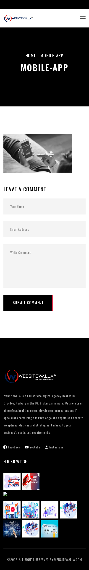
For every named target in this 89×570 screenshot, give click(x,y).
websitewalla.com (68, 559)
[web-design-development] (50, 529)
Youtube (35, 447)
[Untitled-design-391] (12, 529)
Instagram (56, 447)
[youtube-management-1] (12, 482)
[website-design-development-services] (69, 510)
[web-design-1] (31, 529)
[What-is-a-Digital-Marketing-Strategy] (31, 510)
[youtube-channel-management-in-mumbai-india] (42, 496)
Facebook (14, 447)
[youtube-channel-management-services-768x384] (31, 482)
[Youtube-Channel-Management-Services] (12, 510)
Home (31, 55)
